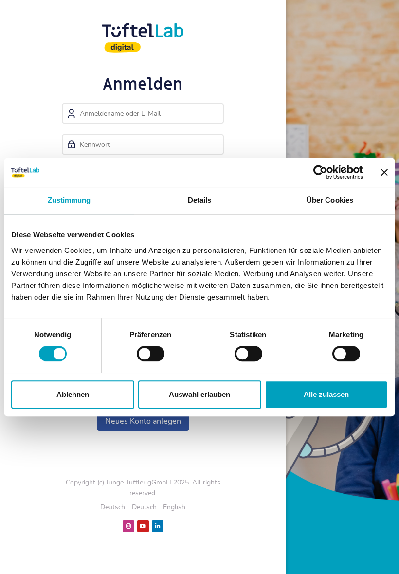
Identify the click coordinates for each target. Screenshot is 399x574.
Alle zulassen (326, 394)
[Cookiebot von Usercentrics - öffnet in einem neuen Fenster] (320, 172)
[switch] (150, 353)
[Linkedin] (157, 526)
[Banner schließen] (384, 172)
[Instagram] (128, 526)
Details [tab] (200, 200)
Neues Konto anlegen (143, 421)
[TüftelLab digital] (143, 38)
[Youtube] (143, 526)
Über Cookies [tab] (330, 200)
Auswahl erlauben (199, 394)
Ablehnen (72, 394)
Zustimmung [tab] (69, 200)
